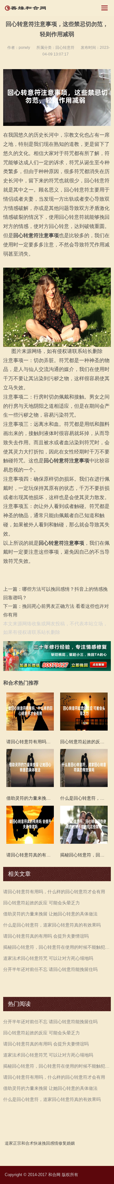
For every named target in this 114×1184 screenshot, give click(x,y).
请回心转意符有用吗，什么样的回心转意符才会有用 (54, 891)
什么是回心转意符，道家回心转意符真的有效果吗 (52, 924)
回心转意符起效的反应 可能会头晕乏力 (41, 902)
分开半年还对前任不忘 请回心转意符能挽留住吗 (50, 969)
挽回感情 (50, 1143)
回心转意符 (64, 47)
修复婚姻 (66, 1143)
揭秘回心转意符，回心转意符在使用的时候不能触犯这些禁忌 (57, 947)
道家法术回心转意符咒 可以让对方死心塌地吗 (48, 958)
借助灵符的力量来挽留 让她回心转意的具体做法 (50, 913)
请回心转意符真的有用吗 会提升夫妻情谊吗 (46, 936)
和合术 (27, 1143)
